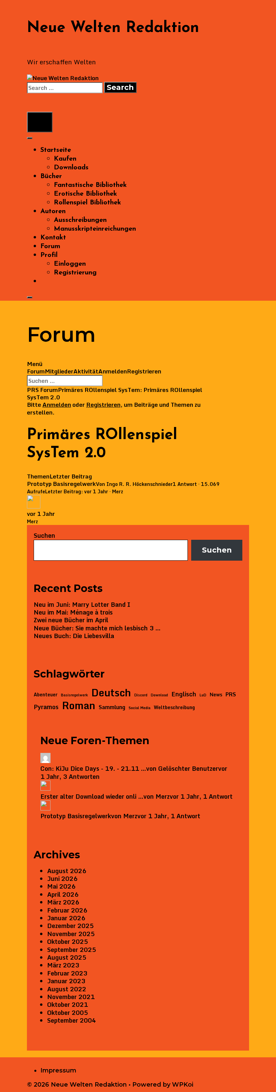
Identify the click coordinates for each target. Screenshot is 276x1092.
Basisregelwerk (74, 695)
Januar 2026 (66, 918)
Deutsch (111, 692)
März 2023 (63, 965)
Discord (140, 695)
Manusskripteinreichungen (95, 229)
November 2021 (71, 997)
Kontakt (53, 237)
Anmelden (112, 371)
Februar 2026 (67, 910)
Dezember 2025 (70, 926)
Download (159, 695)
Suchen (44, 535)
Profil (49, 255)
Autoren (53, 211)
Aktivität (85, 371)
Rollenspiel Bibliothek (87, 202)
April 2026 (62, 894)
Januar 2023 (66, 981)
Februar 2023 (67, 973)
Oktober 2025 (67, 941)
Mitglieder (59, 371)
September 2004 (71, 1020)
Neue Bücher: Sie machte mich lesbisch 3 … (97, 628)
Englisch (183, 694)
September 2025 (71, 950)
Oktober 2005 (67, 1012)
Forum (50, 246)
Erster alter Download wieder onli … (91, 796)
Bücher (51, 176)
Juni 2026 (62, 878)
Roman (78, 705)
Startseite (55, 150)
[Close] (29, 297)
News (216, 695)
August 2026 (66, 871)
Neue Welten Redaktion (113, 28)
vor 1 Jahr (96, 491)
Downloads (71, 167)
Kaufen (65, 159)
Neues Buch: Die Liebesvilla (74, 636)
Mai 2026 (61, 886)
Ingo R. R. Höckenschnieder (139, 484)
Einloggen (70, 264)
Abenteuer (46, 695)
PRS (231, 694)
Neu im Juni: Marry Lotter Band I (82, 604)
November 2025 (71, 934)
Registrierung (75, 272)
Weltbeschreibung (174, 707)
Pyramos (46, 707)
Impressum (58, 1070)
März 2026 (63, 902)
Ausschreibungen (80, 220)
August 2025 (66, 957)
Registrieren (144, 371)
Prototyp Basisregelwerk (61, 483)
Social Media (139, 708)
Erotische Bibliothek (85, 194)
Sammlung (112, 707)
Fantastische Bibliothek (90, 185)
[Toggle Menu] (29, 138)
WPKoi (182, 1084)
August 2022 (66, 989)
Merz (117, 491)
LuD (203, 695)
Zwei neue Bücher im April (71, 620)
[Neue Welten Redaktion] (63, 77)
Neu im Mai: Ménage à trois (73, 612)
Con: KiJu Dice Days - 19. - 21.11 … (93, 768)
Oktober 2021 (67, 1004)
